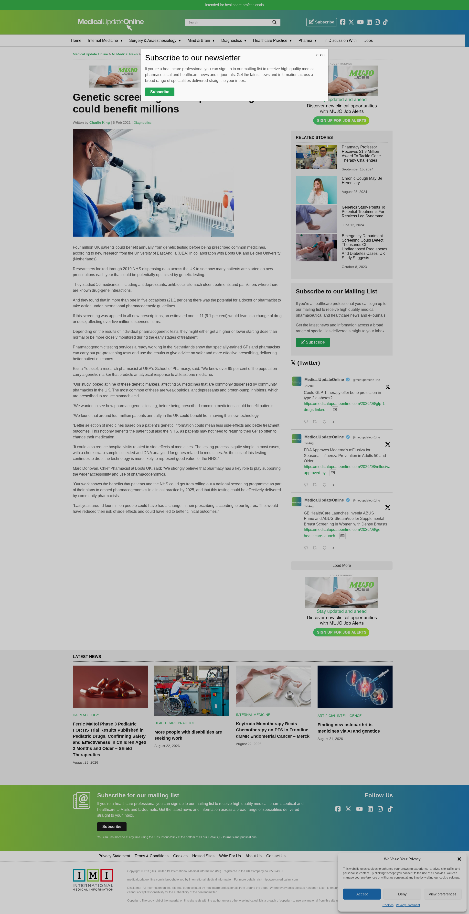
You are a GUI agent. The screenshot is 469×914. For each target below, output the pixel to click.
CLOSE (321, 55)
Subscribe (159, 92)
